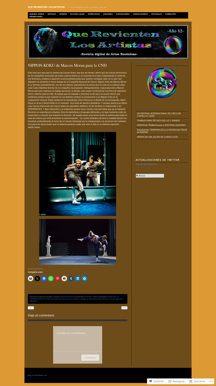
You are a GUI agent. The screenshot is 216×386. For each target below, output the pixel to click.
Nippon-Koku (119, 299)
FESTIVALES (156, 14)
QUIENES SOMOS (37, 14)
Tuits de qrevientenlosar (147, 164)
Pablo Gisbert (33, 301)
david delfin (54, 299)
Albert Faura (112, 297)
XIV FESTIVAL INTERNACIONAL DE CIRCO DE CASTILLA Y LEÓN (159, 114)
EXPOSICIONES (122, 14)
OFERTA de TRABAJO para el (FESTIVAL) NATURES (161, 125)
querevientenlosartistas (66, 297)
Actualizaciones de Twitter (157, 160)
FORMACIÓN (170, 14)
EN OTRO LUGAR (77, 14)
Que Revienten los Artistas (46, 7)
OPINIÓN (63, 14)
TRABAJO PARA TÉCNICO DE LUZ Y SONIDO (158, 120)
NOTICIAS (52, 14)
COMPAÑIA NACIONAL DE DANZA (40, 299)
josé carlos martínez (72, 299)
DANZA (95, 297)
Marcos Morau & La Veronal (106, 299)
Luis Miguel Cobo (84, 299)
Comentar (90, 357)
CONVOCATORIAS (140, 14)
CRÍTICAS (89, 297)
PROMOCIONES (36, 17)
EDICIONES (108, 14)
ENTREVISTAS (94, 14)
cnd (118, 297)
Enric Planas (62, 299)
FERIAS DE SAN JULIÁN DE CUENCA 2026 (157, 137)
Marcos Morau (93, 299)
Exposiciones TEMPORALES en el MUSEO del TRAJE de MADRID (162, 131)
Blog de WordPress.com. (37, 375)
